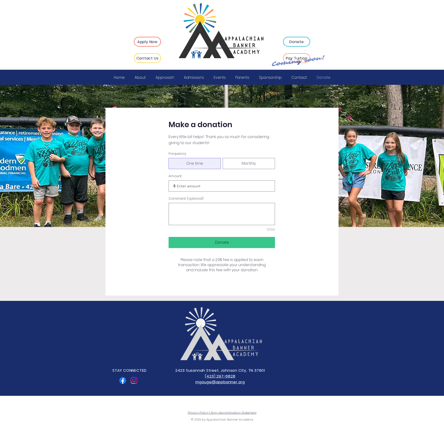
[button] (147, 42)
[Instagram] (134, 380)
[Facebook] (122, 380)
